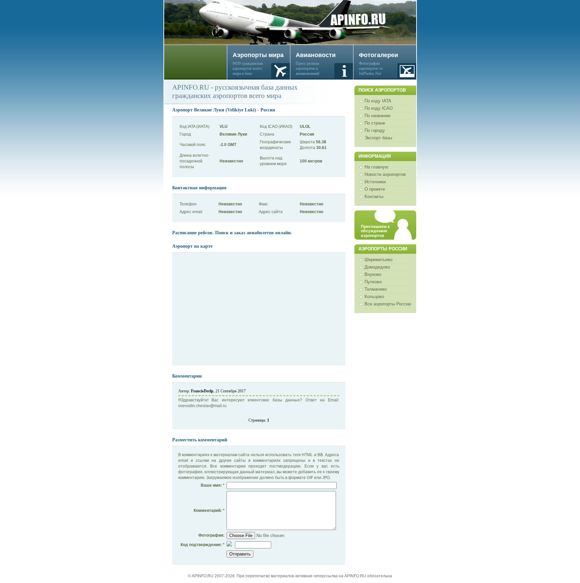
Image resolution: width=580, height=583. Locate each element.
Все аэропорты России (388, 303)
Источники (375, 181)
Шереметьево (378, 259)
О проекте (375, 189)
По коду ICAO (379, 108)
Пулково (373, 281)
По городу (375, 130)
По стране (375, 123)
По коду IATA (378, 100)
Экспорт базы (378, 137)
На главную (376, 166)
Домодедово (377, 267)
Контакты (374, 196)
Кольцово (374, 296)
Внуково (373, 274)
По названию (378, 115)
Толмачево (376, 289)
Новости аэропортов (385, 174)
